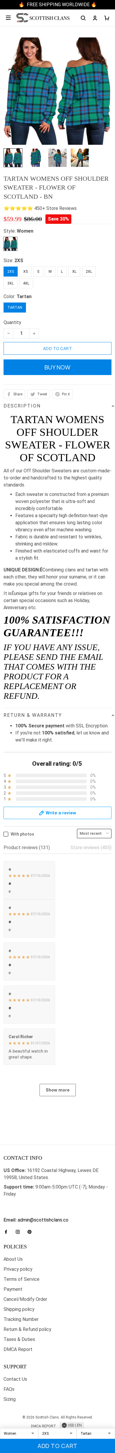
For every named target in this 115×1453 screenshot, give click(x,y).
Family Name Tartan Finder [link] (31, 1213)
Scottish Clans (19, 1203)
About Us (13, 1259)
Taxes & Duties (19, 1339)
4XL (26, 283)
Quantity (12, 322)
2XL (89, 271)
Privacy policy (18, 1269)
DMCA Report (18, 1349)
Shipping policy (19, 1309)
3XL (10, 283)
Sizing (10, 1399)
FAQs (9, 1389)
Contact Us (15, 1379)
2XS (18, 260)
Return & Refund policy (27, 1329)
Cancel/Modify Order (25, 1299)
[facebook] (8, 1232)
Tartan (24, 296)
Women (25, 231)
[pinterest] (31, 1232)
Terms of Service (22, 1279)
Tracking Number (21, 1319)
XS (25, 271)
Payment (13, 1289)
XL (74, 271)
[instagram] (19, 1232)
